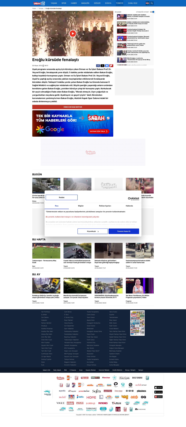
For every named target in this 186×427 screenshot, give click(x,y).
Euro (42, 365)
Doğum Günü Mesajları (116, 348)
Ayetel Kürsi (91, 320)
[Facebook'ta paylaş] (98, 65)
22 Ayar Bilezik (46, 356)
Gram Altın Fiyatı (46, 340)
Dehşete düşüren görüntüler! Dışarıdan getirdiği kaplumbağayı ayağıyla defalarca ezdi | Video (107, 262)
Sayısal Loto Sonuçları (71, 356)
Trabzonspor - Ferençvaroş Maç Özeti (44, 261)
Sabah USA (46, 370)
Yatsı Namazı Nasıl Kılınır (117, 331)
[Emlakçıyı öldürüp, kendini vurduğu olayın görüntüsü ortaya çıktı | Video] (46, 285)
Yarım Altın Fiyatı (46, 348)
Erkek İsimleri (91, 356)
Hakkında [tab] (129, 206)
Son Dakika (45, 317)
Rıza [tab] (56, 206)
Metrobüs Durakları (93, 345)
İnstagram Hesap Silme (94, 331)
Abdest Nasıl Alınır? (93, 351)
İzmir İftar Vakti (46, 337)
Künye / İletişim (130, 370)
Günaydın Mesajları (115, 345)
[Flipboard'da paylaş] (111, 65)
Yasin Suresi (91, 317)
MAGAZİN (85, 3)
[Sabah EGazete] (137, 338)
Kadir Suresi (113, 326)
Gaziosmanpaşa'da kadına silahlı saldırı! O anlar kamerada (138, 261)
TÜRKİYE (119, 3)
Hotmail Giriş (91, 342)
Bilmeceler (90, 328)
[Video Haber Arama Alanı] (152, 3)
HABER (74, 3)
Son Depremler (69, 326)
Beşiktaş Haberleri (70, 337)
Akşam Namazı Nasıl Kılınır (117, 334)
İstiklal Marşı (113, 362)
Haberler (44, 320)
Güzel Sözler (91, 326)
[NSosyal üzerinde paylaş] (107, 65)
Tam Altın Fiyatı (46, 351)
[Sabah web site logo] (147, 3)
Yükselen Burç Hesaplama (72, 342)
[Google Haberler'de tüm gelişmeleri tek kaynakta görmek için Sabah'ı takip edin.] (72, 124)
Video (34, 8)
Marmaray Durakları (115, 351)
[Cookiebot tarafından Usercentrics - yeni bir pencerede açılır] (129, 198)
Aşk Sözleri (90, 348)
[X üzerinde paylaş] (102, 65)
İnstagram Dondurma (93, 323)
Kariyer (141, 370)
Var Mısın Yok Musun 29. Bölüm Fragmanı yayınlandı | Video (137, 296)
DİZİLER (97, 3)
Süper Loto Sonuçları (71, 351)
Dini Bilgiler (112, 356)
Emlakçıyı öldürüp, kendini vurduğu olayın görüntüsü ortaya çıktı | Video (45, 296)
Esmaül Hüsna (114, 359)
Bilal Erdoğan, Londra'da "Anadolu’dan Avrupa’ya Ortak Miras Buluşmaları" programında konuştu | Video (138, 59)
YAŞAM (54, 3)
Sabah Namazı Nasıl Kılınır (117, 337)
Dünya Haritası (91, 365)
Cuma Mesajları (114, 365)
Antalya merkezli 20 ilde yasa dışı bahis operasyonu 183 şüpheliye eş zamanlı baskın (138, 51)
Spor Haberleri (69, 328)
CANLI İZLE (132, 3)
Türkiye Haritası (69, 359)
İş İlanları (44, 314)
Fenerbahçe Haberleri (71, 334)
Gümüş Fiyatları (46, 359)
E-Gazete (73, 370)
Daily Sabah (57, 370)
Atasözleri (90, 354)
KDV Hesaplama (69, 348)
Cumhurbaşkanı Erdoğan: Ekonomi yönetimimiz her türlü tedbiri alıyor (138, 37)
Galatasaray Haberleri (71, 331)
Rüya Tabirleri (68, 320)
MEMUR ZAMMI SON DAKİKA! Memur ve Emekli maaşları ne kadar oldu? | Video (138, 15)
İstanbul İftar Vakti (47, 331)
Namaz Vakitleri (46, 323)
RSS (65, 370)
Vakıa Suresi (113, 312)
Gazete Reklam (91, 370)
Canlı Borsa (67, 312)
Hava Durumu (68, 323)
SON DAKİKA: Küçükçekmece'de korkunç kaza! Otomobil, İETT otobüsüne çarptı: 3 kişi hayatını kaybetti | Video (107, 297)
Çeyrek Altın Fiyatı (47, 345)
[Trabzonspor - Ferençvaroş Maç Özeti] (46, 251)
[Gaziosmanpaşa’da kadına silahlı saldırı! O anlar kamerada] (140, 251)
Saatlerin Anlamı (114, 354)
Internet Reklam (104, 370)
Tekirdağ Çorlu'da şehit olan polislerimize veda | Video (136, 44)
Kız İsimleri (90, 362)
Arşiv (81, 370)
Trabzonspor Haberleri (71, 340)
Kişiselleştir (91, 231)
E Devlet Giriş (68, 317)
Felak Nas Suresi (92, 337)
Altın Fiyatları (45, 342)
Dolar (43, 362)
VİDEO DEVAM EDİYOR (73, 107)
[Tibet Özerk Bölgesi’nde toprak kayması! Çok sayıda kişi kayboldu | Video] (77, 186)
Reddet (61, 197)
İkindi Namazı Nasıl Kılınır (117, 342)
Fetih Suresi (91, 340)
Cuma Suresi (91, 314)
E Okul (66, 314)
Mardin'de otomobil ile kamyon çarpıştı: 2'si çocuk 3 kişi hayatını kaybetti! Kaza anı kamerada (76, 297)
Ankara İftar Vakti (46, 334)
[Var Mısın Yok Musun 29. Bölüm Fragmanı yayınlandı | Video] (140, 285)
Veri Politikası (45, 312)
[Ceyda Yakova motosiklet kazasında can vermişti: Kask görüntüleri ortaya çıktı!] (77, 251)
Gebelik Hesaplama (70, 345)
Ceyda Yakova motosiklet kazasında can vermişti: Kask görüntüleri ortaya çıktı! (77, 262)
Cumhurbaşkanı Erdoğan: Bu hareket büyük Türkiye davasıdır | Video (138, 30)
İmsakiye (44, 326)
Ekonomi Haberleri (70, 365)
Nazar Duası (91, 334)
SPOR (64, 3)
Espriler (111, 314)
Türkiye (40, 8)
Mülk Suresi (113, 323)
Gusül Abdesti (114, 328)
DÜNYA (108, 3)
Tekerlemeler (113, 317)
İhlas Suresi (113, 320)
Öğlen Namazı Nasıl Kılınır (117, 340)
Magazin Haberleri (70, 362)
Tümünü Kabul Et (123, 231)
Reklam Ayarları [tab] (105, 206)
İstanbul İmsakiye (47, 328)
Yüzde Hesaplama (93, 312)
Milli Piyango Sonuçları (71, 354)
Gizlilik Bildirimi (117, 370)
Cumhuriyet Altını (46, 354)
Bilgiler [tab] (81, 206)
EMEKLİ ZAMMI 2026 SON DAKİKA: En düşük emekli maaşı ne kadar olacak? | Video (138, 23)
